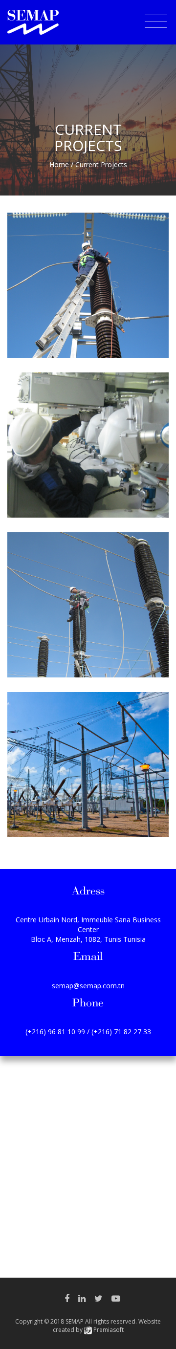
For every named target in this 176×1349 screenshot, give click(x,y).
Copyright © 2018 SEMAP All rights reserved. (88, 1325)
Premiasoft (108, 1330)
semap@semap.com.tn (88, 985)
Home (59, 164)
